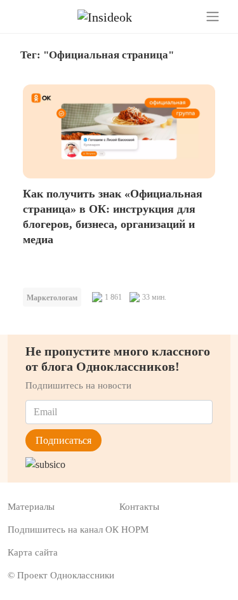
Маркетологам (52, 297)
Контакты (139, 507)
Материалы (31, 507)
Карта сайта (33, 552)
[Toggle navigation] (212, 16)
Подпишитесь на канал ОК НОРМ (78, 529)
